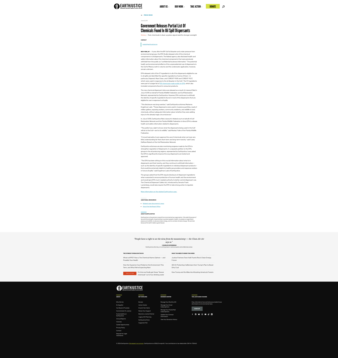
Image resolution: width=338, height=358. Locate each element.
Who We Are (119, 302)
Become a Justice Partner (146, 314)
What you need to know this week (183, 253)
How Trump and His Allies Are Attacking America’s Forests (192, 272)
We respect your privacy (136, 343)
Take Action (195, 6)
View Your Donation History (169, 319)
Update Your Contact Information (167, 315)
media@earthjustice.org (150, 44)
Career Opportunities (122, 324)
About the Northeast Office (151, 206)
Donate (213, 6)
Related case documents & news (153, 203)
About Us (164, 6)
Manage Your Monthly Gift (168, 302)
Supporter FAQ (142, 323)
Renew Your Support (144, 311)
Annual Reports (121, 319)
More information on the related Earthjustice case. (159, 192)
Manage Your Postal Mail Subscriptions (168, 310)
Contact (118, 330)
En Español (119, 305)
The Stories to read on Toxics (133, 253)
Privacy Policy (120, 327)
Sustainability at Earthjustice (121, 315)
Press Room (148, 15)
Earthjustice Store (144, 320)
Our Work (179, 6)
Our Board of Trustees (122, 308)
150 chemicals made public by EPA (172, 83)
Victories (119, 322)
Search (223, 6)
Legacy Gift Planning (144, 317)
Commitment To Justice (123, 311)
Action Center (142, 305)
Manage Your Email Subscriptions (166, 306)
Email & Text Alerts (144, 308)
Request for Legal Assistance (121, 334)
